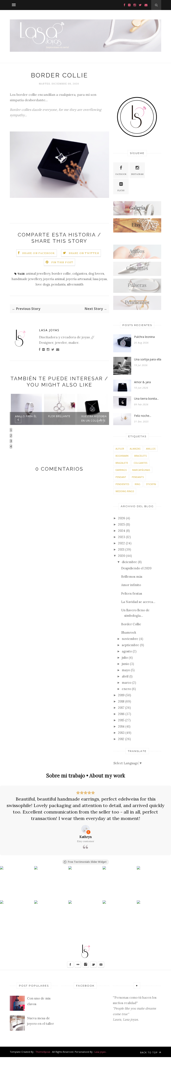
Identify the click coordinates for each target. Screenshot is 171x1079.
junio (125, 664)
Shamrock (128, 632)
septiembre (130, 645)
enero (126, 689)
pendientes (122, 484)
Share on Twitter (84, 253)
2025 (121, 524)
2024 (121, 531)
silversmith (75, 284)
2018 (121, 701)
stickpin (151, 484)
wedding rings (125, 491)
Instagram (137, 174)
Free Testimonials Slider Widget (87, 861)
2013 (121, 733)
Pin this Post (62, 262)
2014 (121, 726)
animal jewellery (38, 273)
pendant (121, 477)
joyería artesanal (78, 279)
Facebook (121, 174)
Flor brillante (59, 416)
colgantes (79, 273)
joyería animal (54, 279)
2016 (121, 714)
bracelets (140, 455)
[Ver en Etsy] (85, 829)
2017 (121, 708)
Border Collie (131, 624)
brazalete (122, 462)
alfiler (120, 448)
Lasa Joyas (49, 330)
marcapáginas (141, 469)
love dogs (43, 284)
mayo (126, 670)
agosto (127, 651)
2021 (121, 549)
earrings (121, 469)
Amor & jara (142, 382)
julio (125, 658)
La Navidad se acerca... (138, 602)
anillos (150, 448)
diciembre (129, 562)
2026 (121, 518)
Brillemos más (131, 577)
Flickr (120, 190)
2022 (121, 543)
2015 (121, 720)
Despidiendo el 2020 (136, 568)
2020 (121, 556)
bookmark (122, 455)
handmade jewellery (27, 279)
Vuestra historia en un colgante (94, 418)
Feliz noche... (142, 416)
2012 (121, 739)
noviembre (130, 639)
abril (125, 676)
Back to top (149, 1052)
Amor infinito (131, 585)
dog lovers (96, 273)
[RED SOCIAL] (137, 214)
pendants (58, 284)
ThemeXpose (43, 1051)
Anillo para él (26, 416)
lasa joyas (100, 279)
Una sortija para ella (147, 359)
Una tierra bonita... (146, 399)
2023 (121, 537)
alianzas (135, 448)
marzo (126, 683)
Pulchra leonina (144, 337)
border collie (61, 273)
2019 (121, 695)
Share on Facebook (38, 253)
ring (137, 484)
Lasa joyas (100, 1051)
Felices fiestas (131, 593)
